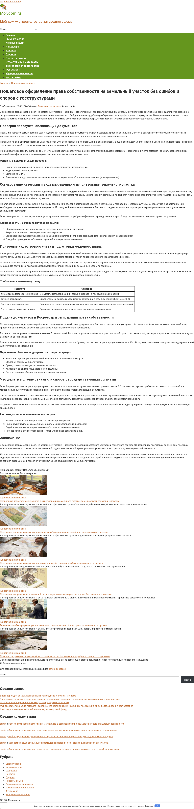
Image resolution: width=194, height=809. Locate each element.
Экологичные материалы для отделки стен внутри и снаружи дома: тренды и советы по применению (62, 730)
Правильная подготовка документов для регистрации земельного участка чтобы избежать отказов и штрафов (59, 501)
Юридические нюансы (19, 73)
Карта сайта (13, 77)
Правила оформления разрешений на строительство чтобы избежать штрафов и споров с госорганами (55, 656)
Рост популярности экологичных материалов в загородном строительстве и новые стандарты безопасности (66, 723)
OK (157, 806)
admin (3, 723)
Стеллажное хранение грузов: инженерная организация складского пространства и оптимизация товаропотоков (60, 699)
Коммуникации (15, 42)
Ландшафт (12, 46)
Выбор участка (15, 38)
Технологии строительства (22, 65)
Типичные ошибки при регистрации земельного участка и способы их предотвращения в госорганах (53, 625)
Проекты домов (16, 58)
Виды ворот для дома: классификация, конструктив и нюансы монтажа (38, 695)
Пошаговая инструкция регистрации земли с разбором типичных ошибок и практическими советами (54, 532)
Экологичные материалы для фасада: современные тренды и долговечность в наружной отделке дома (63, 749)
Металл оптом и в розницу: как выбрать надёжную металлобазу (34, 702)
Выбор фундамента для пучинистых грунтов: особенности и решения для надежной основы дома (60, 736)
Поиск (3, 674)
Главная (10, 35)
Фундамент (13, 69)
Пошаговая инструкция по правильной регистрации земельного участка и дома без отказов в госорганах (56, 594)
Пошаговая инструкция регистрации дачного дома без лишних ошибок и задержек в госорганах (51, 563)
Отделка (11, 54)
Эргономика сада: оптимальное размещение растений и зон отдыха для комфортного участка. (58, 742)
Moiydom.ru (10, 13)
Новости (11, 50)
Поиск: (4, 29)
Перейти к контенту (10, 1)
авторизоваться (57, 669)
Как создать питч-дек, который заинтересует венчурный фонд (33, 709)
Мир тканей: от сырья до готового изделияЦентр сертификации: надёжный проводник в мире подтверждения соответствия (66, 706)
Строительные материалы (22, 61)
